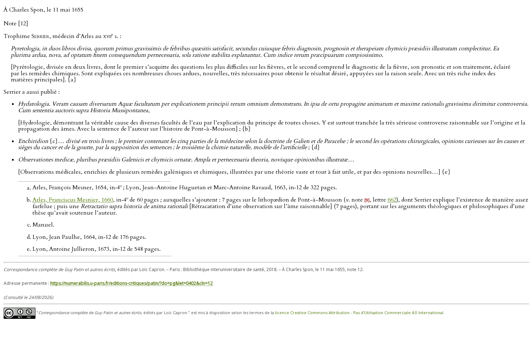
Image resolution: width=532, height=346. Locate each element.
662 (392, 200)
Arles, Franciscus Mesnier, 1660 (73, 200)
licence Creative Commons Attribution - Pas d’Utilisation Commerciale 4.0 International (359, 313)
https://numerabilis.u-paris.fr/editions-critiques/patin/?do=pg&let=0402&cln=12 (131, 283)
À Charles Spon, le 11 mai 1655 (43, 10)
